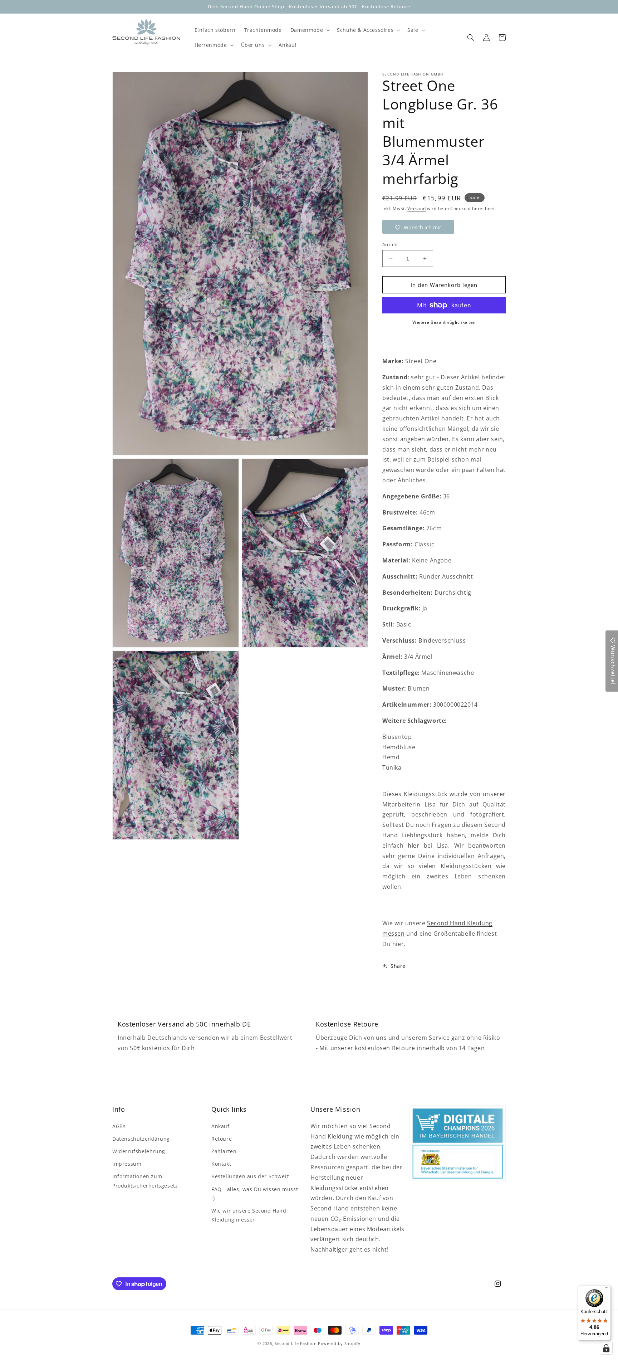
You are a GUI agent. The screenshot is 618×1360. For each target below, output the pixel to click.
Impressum (126, 1163)
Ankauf (220, 1126)
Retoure (221, 1138)
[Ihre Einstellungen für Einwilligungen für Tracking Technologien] (606, 1348)
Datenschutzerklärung (141, 1138)
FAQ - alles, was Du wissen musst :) (254, 1193)
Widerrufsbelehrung (138, 1151)
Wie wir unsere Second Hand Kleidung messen (248, 1215)
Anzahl (389, 244)
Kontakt (221, 1163)
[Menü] (606, 1289)
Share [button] (398, 965)
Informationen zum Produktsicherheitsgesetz (145, 1181)
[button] (309, 30)
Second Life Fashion (296, 1343)
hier (413, 845)
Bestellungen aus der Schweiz (250, 1176)
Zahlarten (223, 1151)
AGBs (119, 1126)
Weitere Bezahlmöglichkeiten (444, 322)
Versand (416, 208)
